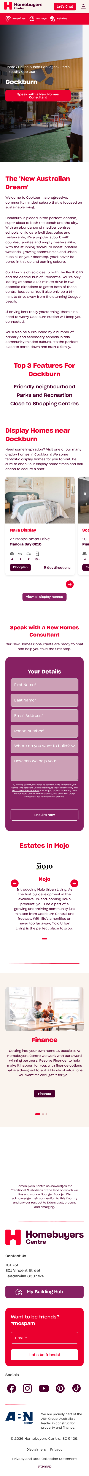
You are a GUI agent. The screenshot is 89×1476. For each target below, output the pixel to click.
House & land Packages (37, 67)
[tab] (44, 938)
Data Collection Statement (25, 791)
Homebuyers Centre (42, 1439)
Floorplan (20, 567)
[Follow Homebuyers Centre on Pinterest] (60, 1388)
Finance (44, 1093)
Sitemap (44, 1466)
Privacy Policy (66, 788)
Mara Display (23, 530)
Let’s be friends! (44, 1355)
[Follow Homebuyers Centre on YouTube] (44, 1388)
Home (10, 67)
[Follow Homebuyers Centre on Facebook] (11, 1388)
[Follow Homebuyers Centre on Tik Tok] (77, 1388)
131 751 (12, 1265)
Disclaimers (36, 1449)
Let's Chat (65, 6)
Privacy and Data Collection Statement (44, 1459)
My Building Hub (44, 1292)
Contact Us (15, 1256)
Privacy (56, 1449)
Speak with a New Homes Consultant (38, 95)
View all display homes (44, 597)
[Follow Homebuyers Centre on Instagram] (27, 1388)
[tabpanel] (38, 526)
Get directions (58, 568)
